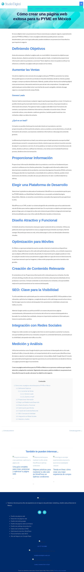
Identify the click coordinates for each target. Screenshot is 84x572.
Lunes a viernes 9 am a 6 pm (42, 564)
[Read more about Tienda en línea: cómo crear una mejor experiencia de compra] (62, 461)
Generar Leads (26, 394)
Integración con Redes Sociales (26, 416)
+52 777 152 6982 (42, 546)
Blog (57, 8)
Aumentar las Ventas (25, 391)
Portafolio (49, 8)
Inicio (30, 8)
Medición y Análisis (22, 419)
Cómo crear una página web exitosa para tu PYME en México (32, 385)
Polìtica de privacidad (60, 570)
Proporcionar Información (25, 399)
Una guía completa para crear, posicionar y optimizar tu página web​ (21, 470)
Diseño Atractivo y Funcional (25, 405)
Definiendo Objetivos (23, 388)
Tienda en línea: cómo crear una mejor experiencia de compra (62, 471)
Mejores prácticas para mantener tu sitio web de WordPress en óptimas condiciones (42, 473)
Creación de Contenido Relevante (27, 411)
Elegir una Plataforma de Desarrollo (27, 402)
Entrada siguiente (75, 430)
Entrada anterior (8, 430)
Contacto (65, 8)
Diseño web (39, 8)
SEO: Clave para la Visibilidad (25, 413)
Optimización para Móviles (25, 408)
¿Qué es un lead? (27, 397)
